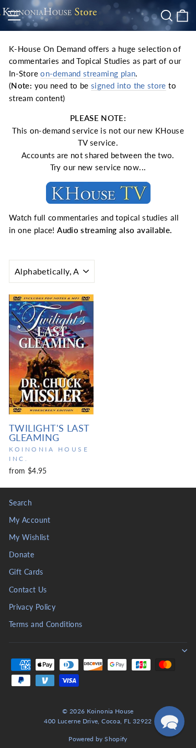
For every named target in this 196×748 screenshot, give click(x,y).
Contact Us (28, 590)
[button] (169, 721)
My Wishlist (29, 537)
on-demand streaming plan (87, 73)
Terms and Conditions (45, 624)
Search (20, 503)
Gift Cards (26, 572)
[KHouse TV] (98, 193)
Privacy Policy (32, 607)
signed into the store (128, 85)
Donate (21, 555)
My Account (30, 520)
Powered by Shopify (98, 739)
